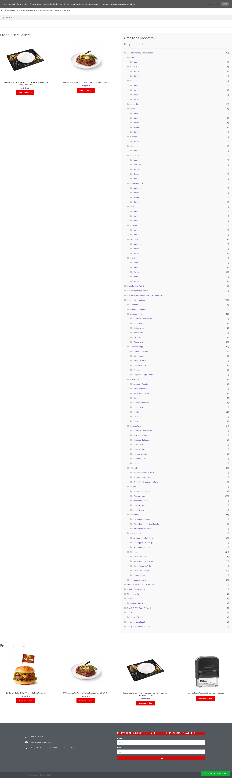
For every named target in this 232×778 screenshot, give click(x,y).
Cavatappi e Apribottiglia (144, 542)
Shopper (133, 552)
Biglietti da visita (137, 603)
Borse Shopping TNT (142, 393)
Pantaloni (134, 155)
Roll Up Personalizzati (136, 589)
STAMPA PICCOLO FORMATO (139, 608)
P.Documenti (139, 342)
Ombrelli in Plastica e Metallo (146, 482)
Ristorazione (135, 533)
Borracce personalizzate (137, 290)
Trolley (136, 416)
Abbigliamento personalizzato (140, 53)
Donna (136, 71)
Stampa (130, 598)
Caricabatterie (139, 328)
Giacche (133, 136)
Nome (119, 738)
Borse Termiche (140, 360)
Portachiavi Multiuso (142, 528)
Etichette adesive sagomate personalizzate (145, 295)
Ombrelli (134, 468)
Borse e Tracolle (140, 388)
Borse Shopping (140, 556)
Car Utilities (138, 323)
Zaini (136, 421)
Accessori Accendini (138, 309)
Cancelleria (138, 444)
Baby (136, 62)
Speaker (137, 463)
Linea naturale (136, 426)
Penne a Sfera (139, 449)
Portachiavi (135, 514)
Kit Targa (137, 337)
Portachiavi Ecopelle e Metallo (146, 524)
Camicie (133, 67)
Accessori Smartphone (143, 318)
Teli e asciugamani (138, 580)
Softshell (134, 239)
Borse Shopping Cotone (143, 561)
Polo (132, 206)
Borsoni (137, 398)
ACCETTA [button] (225, 4)
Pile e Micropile (136, 183)
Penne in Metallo (141, 500)
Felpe (132, 108)
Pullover (133, 225)
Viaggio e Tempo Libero (143, 374)
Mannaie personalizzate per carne (141, 584)
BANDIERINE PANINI (136, 286)
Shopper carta (133, 594)
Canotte (133, 81)
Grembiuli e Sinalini (142, 547)
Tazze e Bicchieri (137, 617)
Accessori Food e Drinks (143, 538)
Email (119, 748)
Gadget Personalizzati (136, 300)
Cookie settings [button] (213, 4)
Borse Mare (138, 356)
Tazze (129, 612)
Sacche (136, 412)
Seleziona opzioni (25, 92)
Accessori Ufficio (140, 435)
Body (132, 57)
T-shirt (133, 258)
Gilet (132, 146)
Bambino (137, 85)
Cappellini (134, 104)
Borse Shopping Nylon (143, 566)
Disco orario (138, 332)
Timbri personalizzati (136, 622)
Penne (133, 486)
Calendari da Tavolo (142, 440)
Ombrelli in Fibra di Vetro (144, 472)
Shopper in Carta (140, 458)
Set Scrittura (139, 510)
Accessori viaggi (136, 346)
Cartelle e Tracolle (141, 402)
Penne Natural (140, 505)
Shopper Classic (140, 454)
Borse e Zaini (135, 379)
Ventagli (137, 370)
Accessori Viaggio (141, 351)
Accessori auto (136, 314)
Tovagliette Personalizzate (138, 626)
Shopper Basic (139, 575)
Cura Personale (140, 365)
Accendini (134, 304)
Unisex (136, 95)
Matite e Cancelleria (142, 491)
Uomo (136, 76)
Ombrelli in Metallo (142, 477)
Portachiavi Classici (142, 519)
